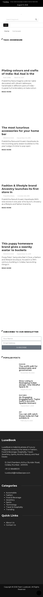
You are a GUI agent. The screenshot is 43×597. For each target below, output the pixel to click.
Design (21, 379)
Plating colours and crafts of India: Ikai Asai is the (20, 72)
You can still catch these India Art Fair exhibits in (28, 416)
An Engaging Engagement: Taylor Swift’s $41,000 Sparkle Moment (29, 400)
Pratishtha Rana (8, 196)
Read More (6, 92)
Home (6, 31)
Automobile (11, 493)
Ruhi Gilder (7, 77)
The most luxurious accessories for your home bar (20, 131)
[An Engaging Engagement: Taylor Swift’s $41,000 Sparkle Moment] (9, 400)
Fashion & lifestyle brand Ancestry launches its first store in (20, 189)
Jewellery (10, 500)
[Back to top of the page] (39, 593)
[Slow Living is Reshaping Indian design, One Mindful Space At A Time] (9, 383)
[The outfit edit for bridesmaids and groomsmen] (9, 368)
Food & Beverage (13, 498)
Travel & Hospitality (14, 507)
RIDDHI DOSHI (8, 138)
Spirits (8, 502)
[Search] (36, 19)
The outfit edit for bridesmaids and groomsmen (28, 368)
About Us (10, 523)
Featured (23, 395)
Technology (11, 505)
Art (20, 412)
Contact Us (11, 525)
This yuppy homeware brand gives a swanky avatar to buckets (17, 247)
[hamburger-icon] (5, 25)
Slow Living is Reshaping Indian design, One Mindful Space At (29, 384)
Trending (10, 509)
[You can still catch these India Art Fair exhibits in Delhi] (9, 416)
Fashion (22, 364)
